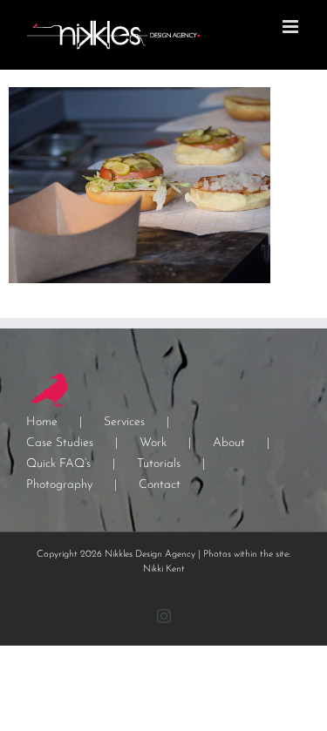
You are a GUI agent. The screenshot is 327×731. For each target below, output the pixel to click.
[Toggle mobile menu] (292, 26)
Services (124, 422)
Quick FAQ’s (58, 463)
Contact (160, 484)
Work (153, 443)
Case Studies (59, 443)
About (229, 443)
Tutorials (159, 463)
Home (42, 422)
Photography (59, 484)
